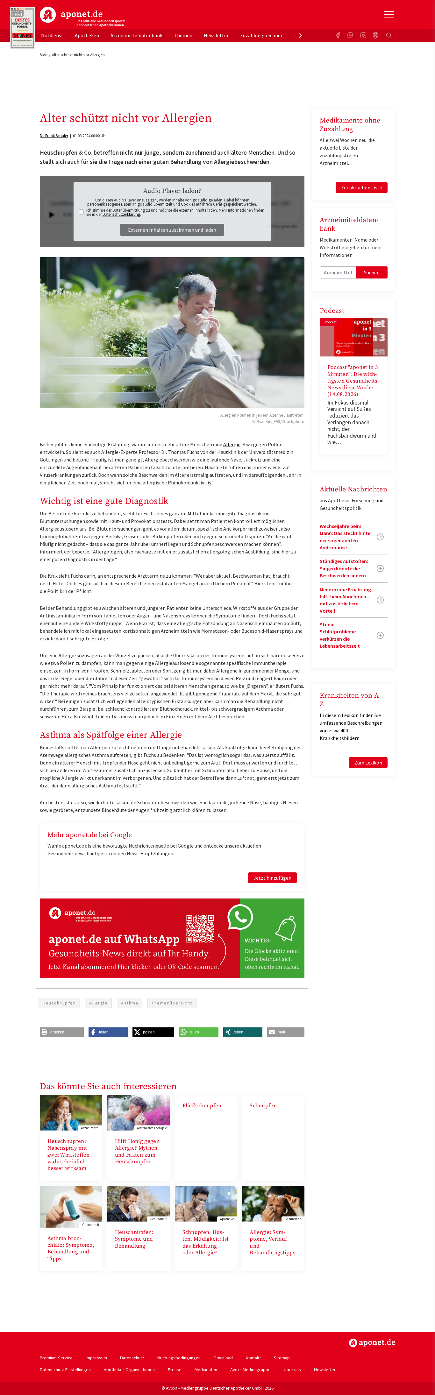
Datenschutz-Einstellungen (65, 1369)
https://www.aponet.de (372, 1343)
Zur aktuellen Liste (361, 187)
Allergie (231, 444)
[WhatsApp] (350, 35)
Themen (183, 35)
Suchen (372, 272)
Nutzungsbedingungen (179, 1358)
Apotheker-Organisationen (129, 1369)
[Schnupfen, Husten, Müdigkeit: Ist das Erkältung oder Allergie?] (206, 1203)
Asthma (129, 1003)
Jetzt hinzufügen (272, 878)
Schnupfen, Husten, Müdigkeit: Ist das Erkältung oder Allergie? (205, 1242)
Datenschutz (132, 1358)
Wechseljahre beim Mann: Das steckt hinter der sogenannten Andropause (346, 537)
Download (223, 1358)
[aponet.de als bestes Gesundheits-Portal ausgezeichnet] (22, 28)
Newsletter (216, 35)
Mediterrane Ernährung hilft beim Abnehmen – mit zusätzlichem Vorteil (345, 600)
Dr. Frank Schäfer (54, 135)
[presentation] (300, 35)
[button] (62, 1032)
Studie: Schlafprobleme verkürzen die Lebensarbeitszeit (340, 635)
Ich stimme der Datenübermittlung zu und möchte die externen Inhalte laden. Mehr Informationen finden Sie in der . (175, 212)
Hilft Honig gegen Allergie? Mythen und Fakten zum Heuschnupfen (137, 1151)
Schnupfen (263, 1105)
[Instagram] (363, 35)
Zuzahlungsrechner (261, 35)
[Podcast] (376, 35)
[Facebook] (338, 35)
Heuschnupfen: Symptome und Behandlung (134, 1239)
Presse (175, 1369)
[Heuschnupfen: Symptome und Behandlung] (138, 1203)
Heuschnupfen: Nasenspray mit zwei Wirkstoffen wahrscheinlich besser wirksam (68, 1155)
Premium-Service (56, 1358)
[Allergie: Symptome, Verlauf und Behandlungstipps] (273, 1203)
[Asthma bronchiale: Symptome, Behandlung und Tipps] (71, 1206)
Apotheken (87, 35)
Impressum (96, 1358)
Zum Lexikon (368, 762)
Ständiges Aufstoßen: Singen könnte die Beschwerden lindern (344, 568)
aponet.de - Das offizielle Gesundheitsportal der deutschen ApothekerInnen (82, 17)
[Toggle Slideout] (388, 14)
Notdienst (52, 35)
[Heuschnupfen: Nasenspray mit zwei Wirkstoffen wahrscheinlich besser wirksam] (71, 1112)
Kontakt (253, 1358)
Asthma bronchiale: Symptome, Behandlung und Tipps (70, 1248)
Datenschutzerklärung (121, 214)
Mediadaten (206, 1369)
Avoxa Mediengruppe (250, 1369)
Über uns (292, 1369)
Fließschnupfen (202, 1105)
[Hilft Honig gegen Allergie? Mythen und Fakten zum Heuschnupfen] (138, 1112)
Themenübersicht (172, 1003)
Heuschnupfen (59, 1003)
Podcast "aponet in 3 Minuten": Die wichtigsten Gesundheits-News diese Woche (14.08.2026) (353, 381)
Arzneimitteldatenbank (136, 35)
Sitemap (282, 1358)
